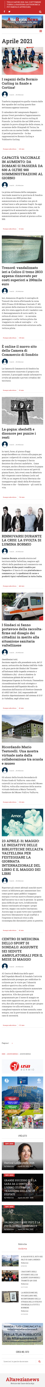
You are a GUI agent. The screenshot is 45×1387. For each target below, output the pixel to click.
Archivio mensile (12, 1054)
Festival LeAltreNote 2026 (19, 1162)
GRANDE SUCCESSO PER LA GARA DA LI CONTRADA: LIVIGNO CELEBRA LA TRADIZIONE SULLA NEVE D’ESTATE (20, 1187)
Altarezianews (22, 1379)
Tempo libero (9, 1143)
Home (3, 1054)
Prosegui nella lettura (10, 149)
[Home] (22, 20)
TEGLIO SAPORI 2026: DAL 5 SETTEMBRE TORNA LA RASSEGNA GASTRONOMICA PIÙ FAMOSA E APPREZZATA (24, 4)
